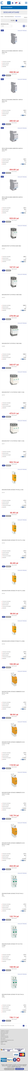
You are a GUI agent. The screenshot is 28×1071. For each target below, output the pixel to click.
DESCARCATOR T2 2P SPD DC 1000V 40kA (12, 294)
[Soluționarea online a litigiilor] (19, 1050)
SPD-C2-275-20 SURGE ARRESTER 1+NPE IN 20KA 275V (12, 51)
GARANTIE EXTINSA (4, 1036)
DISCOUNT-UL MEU (12, 3)
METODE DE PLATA (4, 1033)
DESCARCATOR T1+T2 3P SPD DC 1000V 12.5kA (13, 392)
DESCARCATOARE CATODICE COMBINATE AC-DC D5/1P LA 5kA (13, 692)
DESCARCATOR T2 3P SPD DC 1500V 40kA (12, 343)
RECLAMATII (3, 1038)
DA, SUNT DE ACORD (19, 1068)
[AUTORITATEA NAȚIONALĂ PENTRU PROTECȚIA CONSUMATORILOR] (7, 1050)
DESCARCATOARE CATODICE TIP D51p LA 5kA (12, 489)
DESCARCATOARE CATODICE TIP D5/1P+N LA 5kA (12, 894)
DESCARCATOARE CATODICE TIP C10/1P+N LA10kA (12, 944)
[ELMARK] (1, 2)
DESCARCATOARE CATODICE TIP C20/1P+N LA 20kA (13, 995)
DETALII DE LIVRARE (4, 1032)
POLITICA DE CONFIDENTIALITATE (7, 1040)
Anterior (25, 17)
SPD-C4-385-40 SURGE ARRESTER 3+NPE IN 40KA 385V (12, 198)
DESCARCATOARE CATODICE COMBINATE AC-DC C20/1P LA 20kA (13, 793)
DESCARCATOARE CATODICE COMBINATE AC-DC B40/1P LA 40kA (13, 843)
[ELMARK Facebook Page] (15, 1060)
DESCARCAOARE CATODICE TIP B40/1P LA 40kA (13, 641)
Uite (3, 75)
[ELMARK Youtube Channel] (18, 1060)
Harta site (3, 1044)
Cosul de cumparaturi (16, 3)
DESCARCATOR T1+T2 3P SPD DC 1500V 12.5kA (13, 441)
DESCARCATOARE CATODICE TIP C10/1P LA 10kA (13, 540)
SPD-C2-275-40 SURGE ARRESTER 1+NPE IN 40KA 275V (12, 100)
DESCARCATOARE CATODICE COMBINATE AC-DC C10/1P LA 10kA (13, 742)
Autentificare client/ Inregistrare (19, 2)
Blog (2, 1042)
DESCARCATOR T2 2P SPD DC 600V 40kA (11, 245)
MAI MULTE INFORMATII (9, 1068)
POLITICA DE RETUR (4, 1037)
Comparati (8, 75)
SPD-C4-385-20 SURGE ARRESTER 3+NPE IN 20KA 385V (12, 149)
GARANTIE (3, 1034)
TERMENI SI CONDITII (5, 1030)
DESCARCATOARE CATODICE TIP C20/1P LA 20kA (13, 590)
